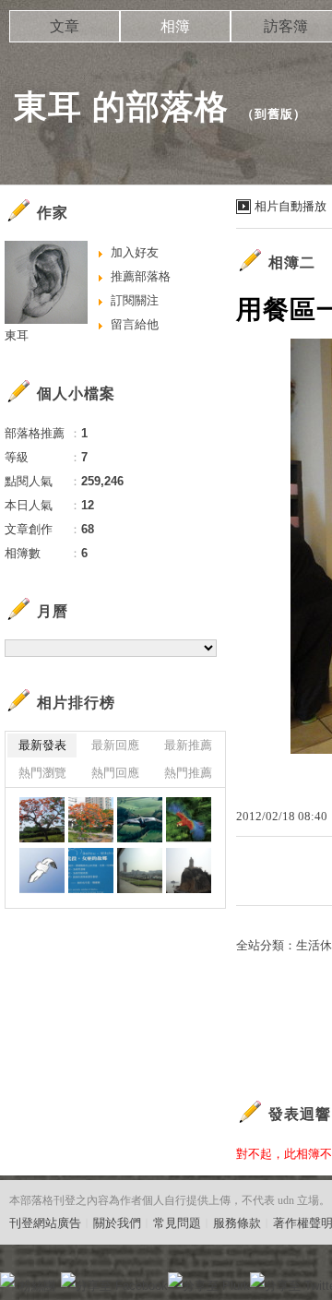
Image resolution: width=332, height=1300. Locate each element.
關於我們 (117, 1223)
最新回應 (115, 745)
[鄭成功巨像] (188, 870)
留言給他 (135, 324)
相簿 (175, 26)
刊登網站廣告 (45, 1223)
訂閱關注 (135, 300)
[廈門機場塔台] (139, 870)
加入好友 (135, 252)
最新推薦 (188, 745)
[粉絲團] (7, 1279)
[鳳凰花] (42, 819)
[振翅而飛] (188, 819)
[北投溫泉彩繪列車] (90, 870)
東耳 (17, 335)
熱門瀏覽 (42, 773)
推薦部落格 (141, 276)
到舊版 (274, 114)
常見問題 (177, 1223)
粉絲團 (37, 1286)
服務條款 (237, 1223)
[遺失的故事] (42, 870)
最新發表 (42, 745)
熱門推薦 (188, 773)
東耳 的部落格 (121, 106)
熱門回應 (115, 773)
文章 (64, 26)
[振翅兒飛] (139, 819)
